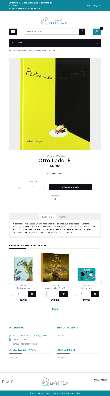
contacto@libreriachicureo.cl (25, 344)
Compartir (55, 196)
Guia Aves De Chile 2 (55, 288)
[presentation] (9, 282)
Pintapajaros (23, 288)
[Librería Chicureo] (54, 20)
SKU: (48, 174)
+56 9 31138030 (20, 339)
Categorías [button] (16, 42)
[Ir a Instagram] (7, 381)
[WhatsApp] (12, 381)
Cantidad (33, 182)
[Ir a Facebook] (3, 381)
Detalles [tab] (64, 217)
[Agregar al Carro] (32, 294)
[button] (52, 309)
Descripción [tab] (47, 217)
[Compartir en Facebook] (55, 199)
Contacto (61, 335)
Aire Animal (86, 288)
